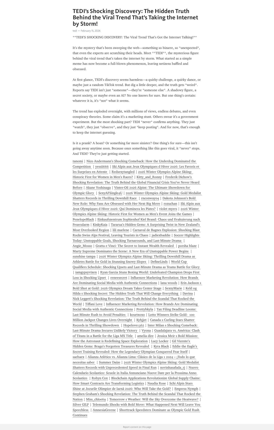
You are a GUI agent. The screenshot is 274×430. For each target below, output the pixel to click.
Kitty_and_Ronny (149, 177)
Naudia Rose (156, 383)
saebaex (78, 357)
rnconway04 (150, 198)
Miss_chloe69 (96, 399)
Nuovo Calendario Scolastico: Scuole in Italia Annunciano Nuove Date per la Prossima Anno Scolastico (136, 372)
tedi (75, 30)
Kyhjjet (141, 320)
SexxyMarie (173, 288)
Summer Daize (109, 362)
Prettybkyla (144, 309)
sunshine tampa (84, 256)
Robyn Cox (100, 378)
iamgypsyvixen (86, 272)
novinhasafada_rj (172, 367)
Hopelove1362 (133, 325)
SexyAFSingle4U (110, 193)
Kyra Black (161, 346)
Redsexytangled (123, 172)
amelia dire (145, 336)
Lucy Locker (160, 341)
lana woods (168, 283)
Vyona (146, 330)
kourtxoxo (137, 315)
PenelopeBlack (83, 219)
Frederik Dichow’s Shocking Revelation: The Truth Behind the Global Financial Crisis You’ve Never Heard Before (136, 182)
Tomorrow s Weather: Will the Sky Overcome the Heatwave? (154, 399)
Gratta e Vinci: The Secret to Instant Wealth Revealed (135, 246)
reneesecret (118, 278)
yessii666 (102, 166)
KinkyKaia (100, 225)
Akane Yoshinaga (98, 188)
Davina (188, 293)
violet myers (168, 209)
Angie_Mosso (82, 246)
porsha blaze (187, 246)
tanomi (78, 161)
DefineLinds (159, 262)
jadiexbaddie (161, 235)
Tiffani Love (94, 304)
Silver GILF (81, 404)
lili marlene (121, 230)
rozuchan (170, 204)
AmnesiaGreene (104, 410)
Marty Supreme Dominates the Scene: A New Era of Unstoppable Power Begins (131, 251)
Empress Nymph (186, 389)
